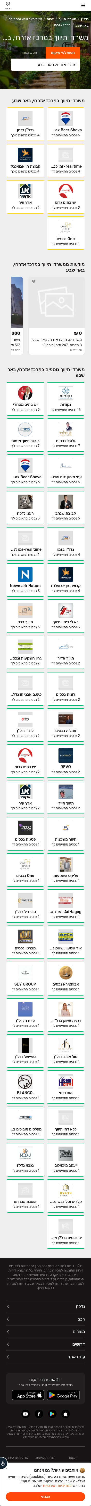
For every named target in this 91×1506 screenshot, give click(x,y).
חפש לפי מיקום (63, 52)
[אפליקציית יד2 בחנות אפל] (65, 1414)
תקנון (72, 1457)
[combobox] (45, 65)
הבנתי (45, 1497)
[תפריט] (83, 5)
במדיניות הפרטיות (57, 1485)
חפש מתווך (28, 52)
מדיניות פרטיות (18, 1457)
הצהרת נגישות (46, 1457)
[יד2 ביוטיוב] (25, 1414)
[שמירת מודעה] (34, 281)
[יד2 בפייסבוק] (39, 1414)
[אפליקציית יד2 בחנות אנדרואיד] (52, 1414)
